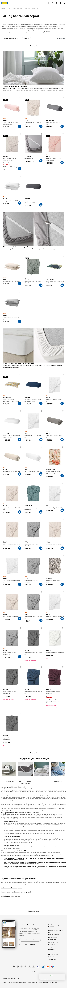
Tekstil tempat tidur (17, 8)
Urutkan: (10, 38)
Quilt (42, 781)
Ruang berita (51, 949)
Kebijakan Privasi (6, 982)
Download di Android (30, 944)
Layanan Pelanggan (53, 934)
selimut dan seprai (12, 788)
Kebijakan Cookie (54, 982)
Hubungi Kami (52, 939)
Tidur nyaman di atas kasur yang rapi (15, 247)
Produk (9, 8)
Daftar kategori (52, 957)
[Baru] (12, 186)
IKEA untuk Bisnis (53, 937)
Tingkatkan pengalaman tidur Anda (15, 86)
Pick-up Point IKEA (53, 942)
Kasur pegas (9, 781)
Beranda (3, 8)
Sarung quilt (58, 781)
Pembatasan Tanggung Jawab (18, 982)
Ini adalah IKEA (52, 944)
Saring (25, 38)
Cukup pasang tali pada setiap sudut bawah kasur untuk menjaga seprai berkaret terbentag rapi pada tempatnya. (33, 249)
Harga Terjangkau (53, 954)
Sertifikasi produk (52, 959)
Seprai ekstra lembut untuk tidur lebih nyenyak (19, 363)
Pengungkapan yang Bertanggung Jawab (38, 982)
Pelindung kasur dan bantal (25, 782)
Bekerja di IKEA (52, 947)
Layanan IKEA (52, 952)
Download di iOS (30, 940)
